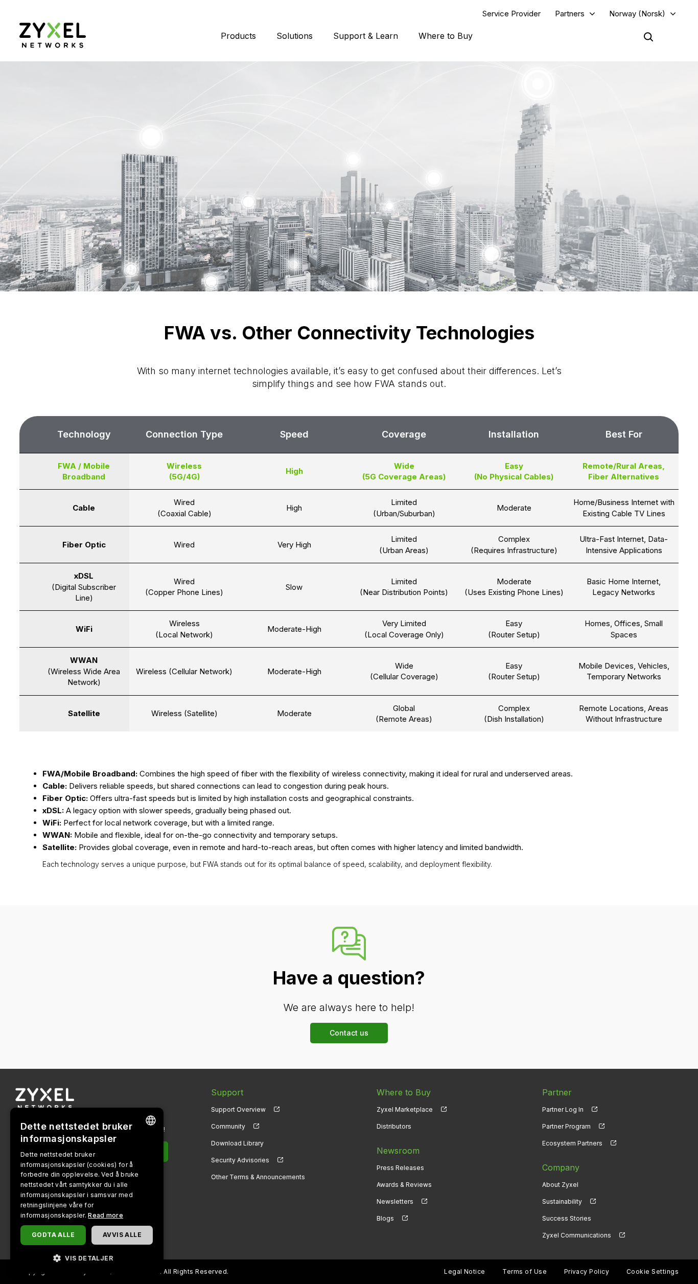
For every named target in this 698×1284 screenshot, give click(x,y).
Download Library (237, 1143)
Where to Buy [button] (445, 36)
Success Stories (566, 1218)
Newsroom (398, 1150)
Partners (570, 13)
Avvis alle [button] (122, 1235)
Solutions (294, 36)
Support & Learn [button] (365, 36)
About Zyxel (560, 1184)
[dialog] (87, 1191)
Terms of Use (524, 1271)
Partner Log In (563, 1109)
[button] (86, 1258)
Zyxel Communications (576, 1235)
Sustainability (562, 1201)
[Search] (648, 37)
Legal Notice (464, 1271)
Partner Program (566, 1126)
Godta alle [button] (53, 1235)
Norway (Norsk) (637, 13)
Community (228, 1126)
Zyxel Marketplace (405, 1109)
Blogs (385, 1218)
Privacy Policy (587, 1271)
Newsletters (395, 1201)
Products (238, 36)
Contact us (349, 1032)
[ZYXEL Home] (52, 35)
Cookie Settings (652, 1271)
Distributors (394, 1126)
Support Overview (238, 1109)
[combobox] (151, 1120)
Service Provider (511, 13)
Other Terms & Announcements (258, 1177)
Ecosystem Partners (572, 1143)
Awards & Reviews (404, 1184)
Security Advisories (240, 1160)
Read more (105, 1215)
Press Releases (400, 1168)
